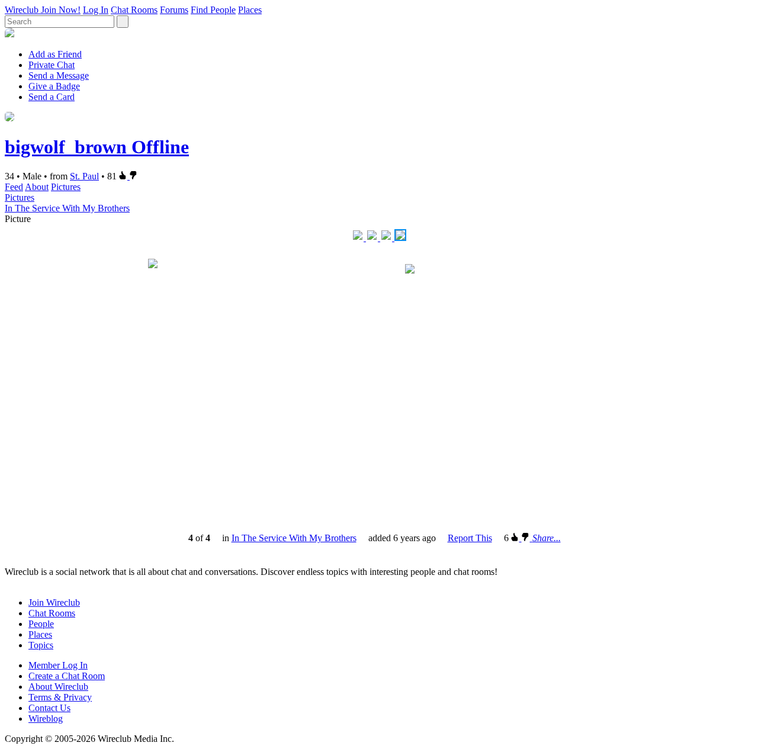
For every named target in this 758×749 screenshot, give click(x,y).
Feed (14, 187)
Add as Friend (55, 54)
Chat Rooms (134, 10)
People (41, 624)
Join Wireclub (54, 602)
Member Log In (58, 665)
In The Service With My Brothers (67, 208)
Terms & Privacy (60, 697)
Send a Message (58, 75)
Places (250, 10)
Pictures (66, 187)
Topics (40, 645)
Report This (470, 538)
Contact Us (49, 708)
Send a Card (51, 97)
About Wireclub (58, 687)
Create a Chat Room (66, 676)
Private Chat (51, 65)
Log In (95, 10)
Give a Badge (54, 86)
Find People (213, 10)
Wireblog (45, 718)
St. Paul (84, 176)
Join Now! (61, 10)
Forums (174, 10)
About (37, 187)
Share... (546, 538)
